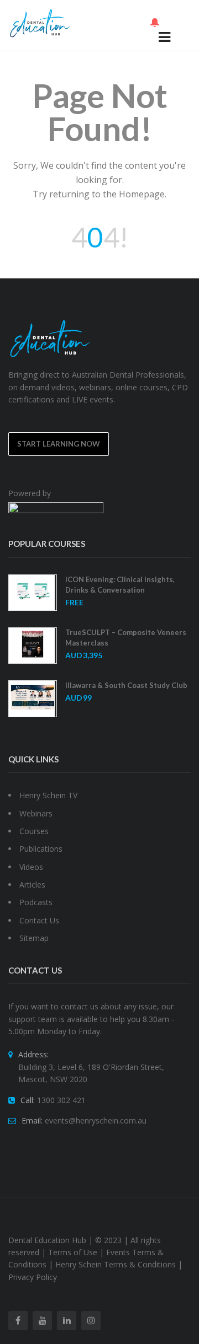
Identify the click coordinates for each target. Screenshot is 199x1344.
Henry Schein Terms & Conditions (115, 1264)
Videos (31, 867)
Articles (32, 884)
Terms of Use (72, 1252)
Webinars (36, 813)
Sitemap (34, 938)
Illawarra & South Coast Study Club (126, 685)
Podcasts (36, 902)
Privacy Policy (32, 1277)
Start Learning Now (58, 443)
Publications (40, 848)
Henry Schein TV (48, 795)
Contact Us (39, 920)
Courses (34, 831)
